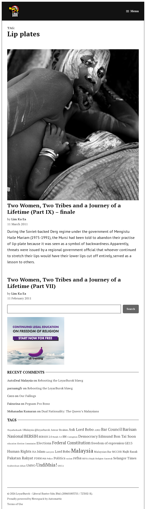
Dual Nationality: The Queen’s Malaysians (70, 411)
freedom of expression (107, 443)
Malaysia (82, 450)
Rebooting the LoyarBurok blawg (60, 380)
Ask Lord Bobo (81, 429)
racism (69, 458)
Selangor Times (124, 458)
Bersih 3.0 (57, 437)
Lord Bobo (62, 451)
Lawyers (50, 451)
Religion (99, 458)
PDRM (38, 458)
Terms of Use (15, 504)
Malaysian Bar (102, 451)
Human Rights (19, 451)
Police (50, 458)
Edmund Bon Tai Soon (117, 436)
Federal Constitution (71, 442)
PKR (44, 458)
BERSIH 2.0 (45, 436)
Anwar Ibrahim (59, 430)
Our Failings (27, 396)
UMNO (31, 465)
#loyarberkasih (14, 430)
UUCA (61, 465)
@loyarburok (42, 430)
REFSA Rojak (88, 458)
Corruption (72, 437)
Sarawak (108, 458)
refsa (77, 458)
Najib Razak (130, 451)
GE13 (128, 443)
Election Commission (26, 443)
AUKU (97, 430)
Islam (41, 451)
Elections (43, 443)
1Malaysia (28, 430)
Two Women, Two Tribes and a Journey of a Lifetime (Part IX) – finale (64, 208)
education (11, 443)
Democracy (88, 436)
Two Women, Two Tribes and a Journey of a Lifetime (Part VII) (64, 282)
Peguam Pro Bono (37, 404)
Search (131, 309)
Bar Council (111, 429)
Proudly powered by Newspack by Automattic (34, 498)
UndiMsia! (46, 465)
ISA (34, 451)
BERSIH (31, 436)
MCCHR (117, 451)
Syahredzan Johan (16, 465)
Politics (59, 458)
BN (65, 436)
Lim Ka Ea (18, 219)
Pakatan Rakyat (20, 458)
